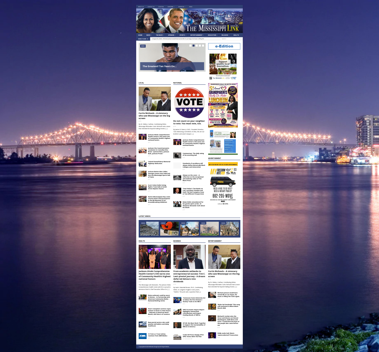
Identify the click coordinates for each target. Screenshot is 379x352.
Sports (193, 182)
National (194, 174)
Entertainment (93, 178)
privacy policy (193, 195)
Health (193, 178)
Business (92, 182)
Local (90, 174)
